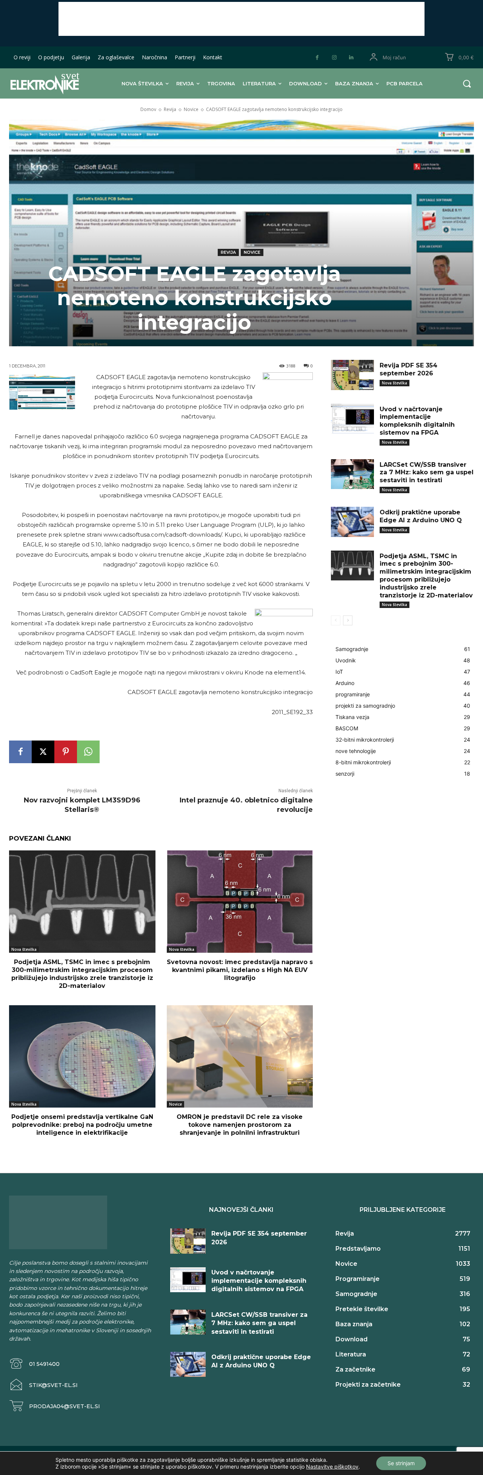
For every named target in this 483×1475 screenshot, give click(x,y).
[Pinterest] (65, 752)
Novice (191, 109)
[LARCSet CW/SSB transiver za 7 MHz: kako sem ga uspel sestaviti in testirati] (352, 474)
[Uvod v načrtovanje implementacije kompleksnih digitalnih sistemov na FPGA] (352, 419)
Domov (148, 109)
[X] (43, 752)
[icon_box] (34, 1364)
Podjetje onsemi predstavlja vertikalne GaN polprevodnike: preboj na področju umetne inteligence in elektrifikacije (82, 1124)
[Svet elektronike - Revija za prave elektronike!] (51, 83)
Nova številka (24, 949)
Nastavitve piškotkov (332, 1466)
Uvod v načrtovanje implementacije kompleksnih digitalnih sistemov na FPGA (417, 421)
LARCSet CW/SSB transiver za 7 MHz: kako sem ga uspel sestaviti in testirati (427, 472)
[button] (467, 83)
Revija (170, 109)
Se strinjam (401, 1463)
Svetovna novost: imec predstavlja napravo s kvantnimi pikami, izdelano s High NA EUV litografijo (240, 969)
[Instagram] (334, 57)
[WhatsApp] (88, 752)
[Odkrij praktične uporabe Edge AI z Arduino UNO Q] (352, 522)
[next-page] (347, 620)
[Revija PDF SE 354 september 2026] (352, 375)
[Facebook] (317, 57)
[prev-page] (335, 620)
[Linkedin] (351, 57)
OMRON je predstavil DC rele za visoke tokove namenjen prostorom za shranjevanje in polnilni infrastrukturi (240, 1124)
